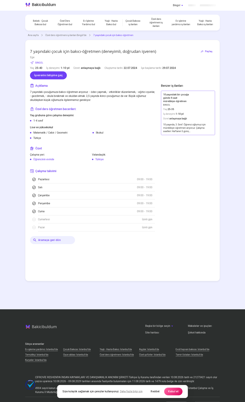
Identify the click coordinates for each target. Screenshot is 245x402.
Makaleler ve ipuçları (200, 325)
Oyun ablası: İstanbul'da (75, 354)
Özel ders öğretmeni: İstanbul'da (117, 354)
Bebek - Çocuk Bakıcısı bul (40, 23)
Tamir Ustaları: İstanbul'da (189, 354)
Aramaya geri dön (49, 240)
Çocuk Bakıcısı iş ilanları (133, 23)
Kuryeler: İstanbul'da (35, 360)
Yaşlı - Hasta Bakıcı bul (111, 23)
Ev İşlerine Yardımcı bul (88, 23)
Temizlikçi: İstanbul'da (36, 354)
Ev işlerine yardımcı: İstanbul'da (41, 349)
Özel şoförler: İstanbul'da (152, 354)
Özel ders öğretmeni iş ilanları (156, 22)
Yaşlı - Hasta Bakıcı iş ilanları (205, 23)
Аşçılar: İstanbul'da (149, 349)
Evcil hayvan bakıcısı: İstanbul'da (192, 349)
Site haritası (152, 332)
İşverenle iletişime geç (48, 75)
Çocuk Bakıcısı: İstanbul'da (77, 349)
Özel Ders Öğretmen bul (65, 23)
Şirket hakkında (197, 332)
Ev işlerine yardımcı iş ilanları (181, 23)
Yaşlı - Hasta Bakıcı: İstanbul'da (116, 349)
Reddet (155, 391)
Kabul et (173, 391)
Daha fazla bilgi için (131, 391)
